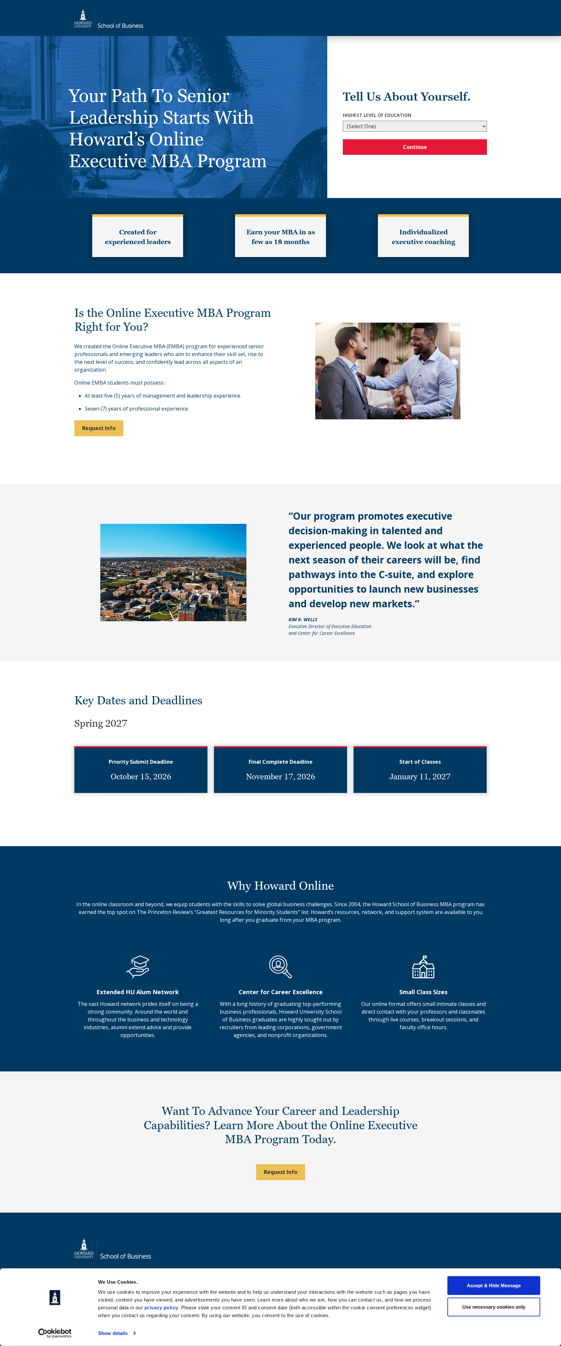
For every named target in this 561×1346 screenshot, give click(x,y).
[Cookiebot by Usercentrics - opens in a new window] (55, 1333)
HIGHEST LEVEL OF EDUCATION (377, 115)
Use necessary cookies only (493, 1306)
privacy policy (161, 1307)
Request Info (99, 428)
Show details (113, 1333)
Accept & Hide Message (494, 1285)
